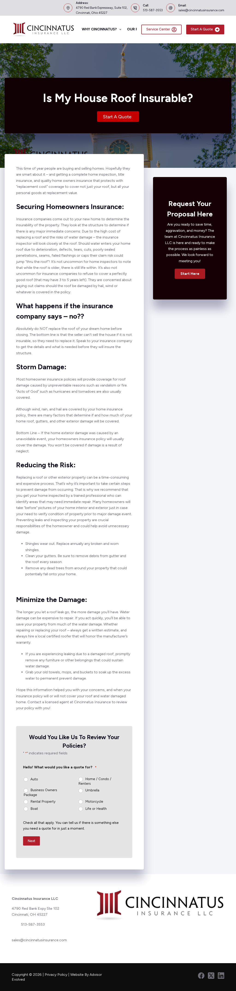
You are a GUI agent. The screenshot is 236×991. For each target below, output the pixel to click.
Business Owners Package (40, 792)
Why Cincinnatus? (99, 29)
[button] (190, 274)
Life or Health (96, 809)
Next (31, 841)
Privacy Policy (56, 974)
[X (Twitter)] (211, 975)
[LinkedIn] (221, 975)
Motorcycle (94, 801)
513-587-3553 (153, 10)
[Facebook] (201, 975)
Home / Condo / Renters (94, 781)
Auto (34, 779)
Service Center (158, 29)
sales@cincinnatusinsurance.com (201, 10)
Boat (34, 809)
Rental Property (43, 801)
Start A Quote (202, 29)
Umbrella (92, 790)
